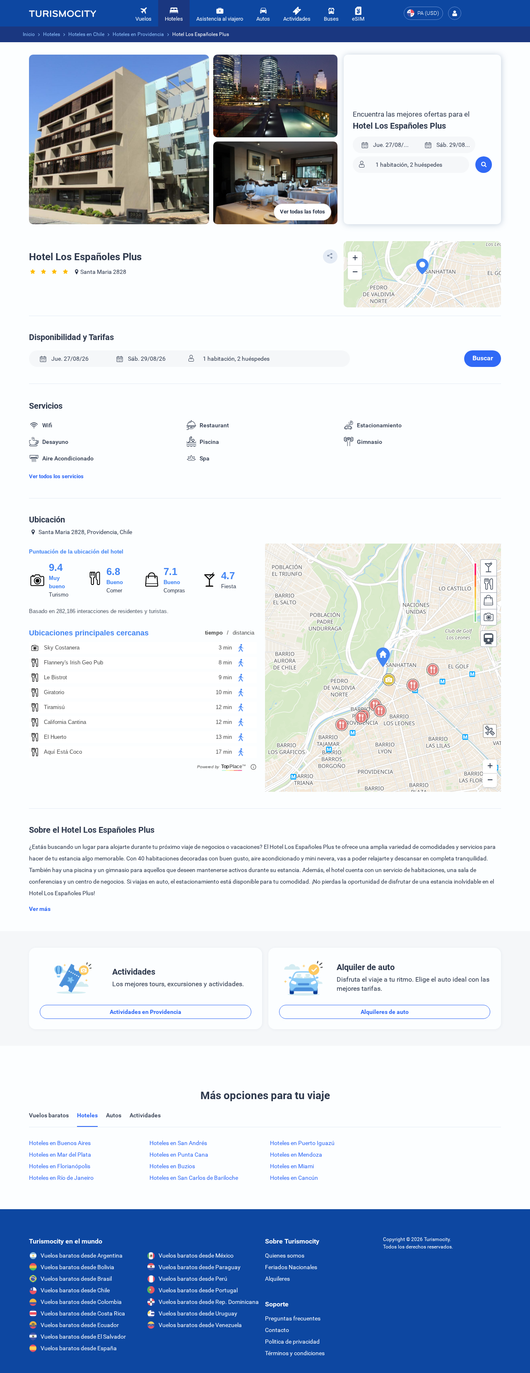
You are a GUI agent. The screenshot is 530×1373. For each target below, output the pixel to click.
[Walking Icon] (241, 648)
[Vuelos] (62, 13)
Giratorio (54, 692)
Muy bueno (57, 582)
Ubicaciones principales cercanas (89, 633)
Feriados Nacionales (291, 1267)
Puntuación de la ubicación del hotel (76, 552)
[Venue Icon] (35, 648)
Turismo (58, 595)
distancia (243, 633)
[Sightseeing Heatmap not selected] (488, 617)
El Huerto (55, 737)
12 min (224, 707)
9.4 (55, 567)
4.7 (227, 575)
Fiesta (228, 586)
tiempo (214, 633)
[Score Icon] (37, 580)
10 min (224, 692)
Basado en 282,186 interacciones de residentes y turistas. (99, 611)
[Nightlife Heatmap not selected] (488, 567)
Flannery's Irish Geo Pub (73, 662)
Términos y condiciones (295, 1353)
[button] (454, 13)
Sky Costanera (62, 648)
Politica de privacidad (292, 1341)
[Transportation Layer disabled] (488, 638)
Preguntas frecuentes (292, 1318)
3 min (225, 648)
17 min (224, 752)
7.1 (170, 571)
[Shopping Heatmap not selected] (488, 600)
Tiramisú (54, 707)
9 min (225, 677)
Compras (174, 590)
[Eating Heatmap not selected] (488, 584)
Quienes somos (284, 1255)
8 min (225, 662)
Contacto (277, 1330)
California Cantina (65, 722)
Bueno (114, 582)
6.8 (113, 571)
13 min (224, 737)
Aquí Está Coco (63, 752)
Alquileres (277, 1278)
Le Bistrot (55, 677)
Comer (114, 590)
